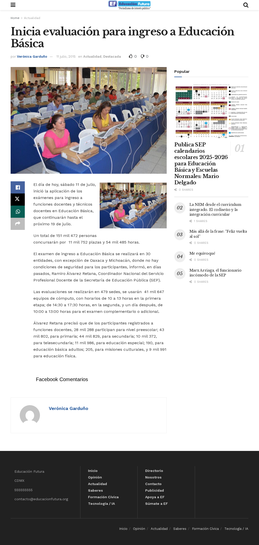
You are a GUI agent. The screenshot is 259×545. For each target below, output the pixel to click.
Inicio (93, 471)
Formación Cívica (103, 497)
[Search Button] (245, 5)
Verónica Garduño (32, 56)
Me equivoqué (202, 253)
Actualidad (32, 18)
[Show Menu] (13, 5)
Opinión (95, 477)
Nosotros (153, 477)
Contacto (153, 484)
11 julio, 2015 (66, 56)
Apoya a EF (155, 497)
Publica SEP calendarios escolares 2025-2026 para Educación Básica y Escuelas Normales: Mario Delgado (201, 164)
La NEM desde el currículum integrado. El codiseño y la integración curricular (215, 209)
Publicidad (154, 490)
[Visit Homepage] (129, 5)
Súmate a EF (156, 504)
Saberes (95, 490)
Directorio (154, 471)
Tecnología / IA (101, 504)
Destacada (112, 56)
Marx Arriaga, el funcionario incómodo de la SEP (215, 273)
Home (15, 18)
